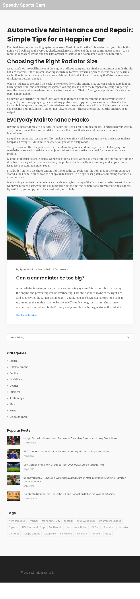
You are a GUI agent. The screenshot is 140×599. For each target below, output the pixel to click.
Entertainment (19, 367)
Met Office (14, 533)
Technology (17, 398)
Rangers (95, 533)
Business (15, 392)
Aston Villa (50, 533)
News (13, 410)
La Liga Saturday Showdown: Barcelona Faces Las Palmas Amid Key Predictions (70, 438)
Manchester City (51, 520)
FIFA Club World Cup (33, 527)
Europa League (32, 533)
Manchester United (77, 527)
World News (17, 379)
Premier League (17, 520)
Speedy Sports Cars (24, 5)
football (68, 520)
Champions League (110, 520)
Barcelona (109, 527)
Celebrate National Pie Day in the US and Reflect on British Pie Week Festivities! (69, 494)
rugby (108, 533)
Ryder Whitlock (28, 269)
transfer (123, 527)
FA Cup (95, 527)
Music (13, 404)
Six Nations (66, 533)
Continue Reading (27, 315)
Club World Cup (86, 520)
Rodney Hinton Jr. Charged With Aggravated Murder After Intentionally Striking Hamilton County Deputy (75, 479)
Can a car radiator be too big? (50, 278)
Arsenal (34, 520)
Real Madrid (55, 527)
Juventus (82, 533)
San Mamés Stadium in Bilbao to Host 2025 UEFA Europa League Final (64, 464)
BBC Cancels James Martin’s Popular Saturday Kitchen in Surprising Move (67, 451)
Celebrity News (19, 416)
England (13, 527)
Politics (14, 385)
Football (14, 373)
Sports (14, 360)
